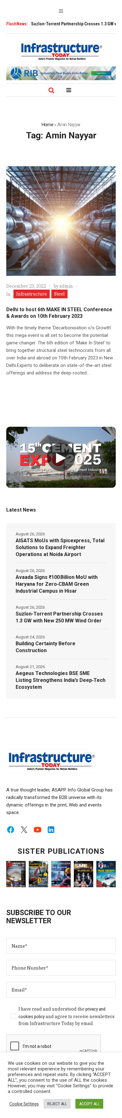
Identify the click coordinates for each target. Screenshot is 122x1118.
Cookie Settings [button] (24, 1104)
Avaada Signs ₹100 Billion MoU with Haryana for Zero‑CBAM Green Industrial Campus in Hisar (57, 584)
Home (47, 124)
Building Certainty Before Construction (45, 647)
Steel (59, 294)
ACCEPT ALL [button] (89, 1103)
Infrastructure (31, 294)
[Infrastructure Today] (61, 51)
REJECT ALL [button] (57, 1103)
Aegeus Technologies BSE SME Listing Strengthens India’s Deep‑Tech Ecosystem (60, 680)
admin (66, 286)
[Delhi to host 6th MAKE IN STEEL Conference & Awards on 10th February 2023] (61, 221)
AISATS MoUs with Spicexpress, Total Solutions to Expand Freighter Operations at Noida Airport (60, 547)
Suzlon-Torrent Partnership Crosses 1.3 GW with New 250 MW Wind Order (59, 617)
